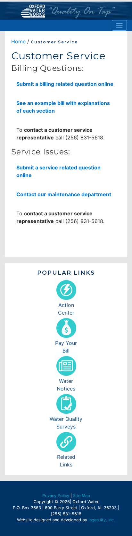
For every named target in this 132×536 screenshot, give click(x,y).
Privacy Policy (55, 495)
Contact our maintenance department (63, 194)
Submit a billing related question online (64, 84)
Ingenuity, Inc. (101, 519)
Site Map (81, 495)
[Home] (66, 11)
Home (18, 41)
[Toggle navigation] (119, 25)
